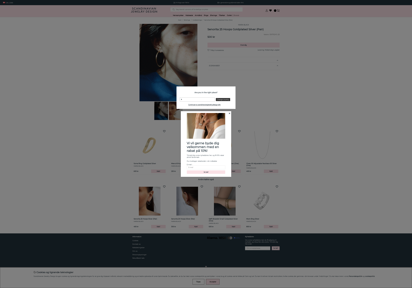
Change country (223, 100)
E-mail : (189, 165)
